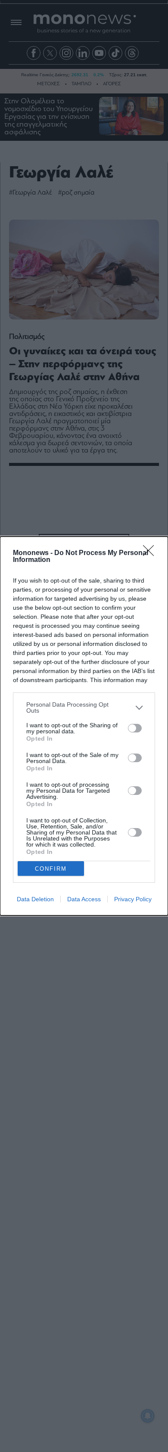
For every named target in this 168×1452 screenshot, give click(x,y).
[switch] (135, 728)
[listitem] (84, 707)
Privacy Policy (133, 899)
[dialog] (84, 726)
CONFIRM (51, 869)
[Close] (151, 553)
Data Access (84, 899)
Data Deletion (35, 899)
